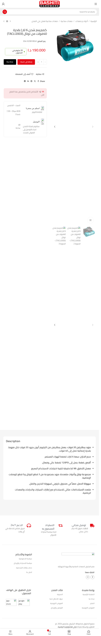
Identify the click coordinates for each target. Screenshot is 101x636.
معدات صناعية (66, 21)
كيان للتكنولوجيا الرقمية (67, 627)
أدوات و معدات (81, 21)
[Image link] (78, 557)
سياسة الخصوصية (25, 558)
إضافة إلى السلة (26, 61)
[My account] (3, 4)
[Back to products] (7, 21)
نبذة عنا (91, 599)
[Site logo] (49, 4)
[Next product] (4, 21)
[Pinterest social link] (31, 81)
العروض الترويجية (88, 607)
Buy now (10, 61)
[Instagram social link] (88, 577)
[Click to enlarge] (91, 220)
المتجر (92, 603)
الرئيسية (93, 21)
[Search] (4, 12)
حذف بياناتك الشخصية (24, 567)
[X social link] (35, 81)
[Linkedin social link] (28, 81)
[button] (92, 126)
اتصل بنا (29, 572)
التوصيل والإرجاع (57, 607)
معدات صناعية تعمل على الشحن (45, 21)
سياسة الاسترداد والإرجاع (23, 563)
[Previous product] (10, 21)
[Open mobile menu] (95, 4)
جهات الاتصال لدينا (56, 599)
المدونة (60, 594)
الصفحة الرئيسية (88, 594)
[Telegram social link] (25, 81)
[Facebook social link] (38, 81)
